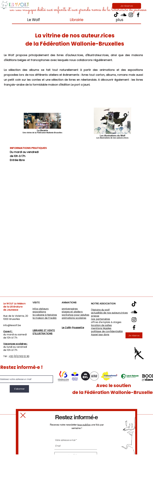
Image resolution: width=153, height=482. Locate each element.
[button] (23, 415)
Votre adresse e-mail (65, 440)
